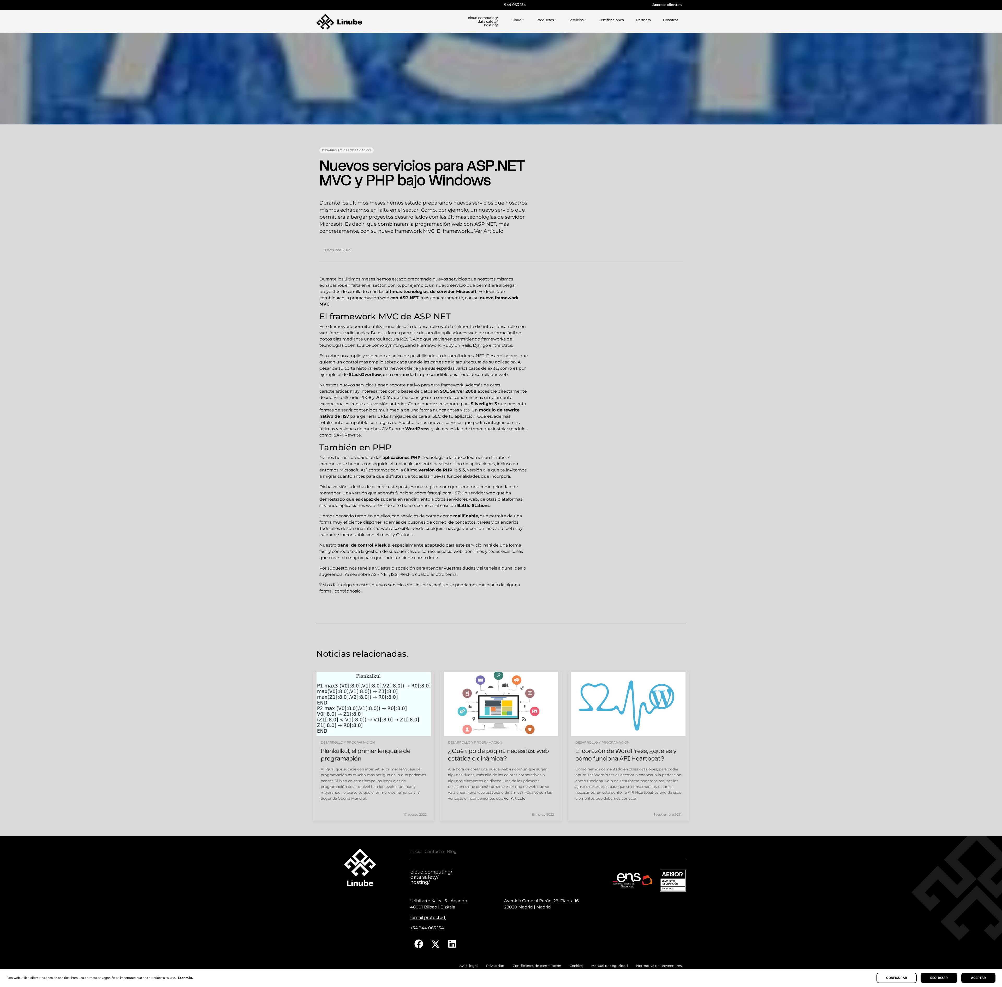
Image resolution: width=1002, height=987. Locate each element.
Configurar (896, 978)
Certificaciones (611, 20)
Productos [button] (545, 20)
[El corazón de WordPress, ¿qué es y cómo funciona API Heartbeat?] (628, 704)
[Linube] (339, 21)
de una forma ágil (497, 332)
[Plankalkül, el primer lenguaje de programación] (374, 704)
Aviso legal (469, 966)
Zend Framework (423, 345)
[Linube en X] (435, 944)
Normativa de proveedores (659, 966)
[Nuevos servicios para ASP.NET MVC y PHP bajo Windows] (501, 78)
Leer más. (185, 978)
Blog (452, 851)
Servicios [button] (576, 20)
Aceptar (978, 978)
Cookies (576, 966)
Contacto (434, 851)
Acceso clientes (667, 5)
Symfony (394, 345)
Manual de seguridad (609, 966)
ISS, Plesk (400, 574)
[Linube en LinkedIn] (452, 944)
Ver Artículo (488, 231)
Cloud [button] (516, 20)
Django (480, 345)
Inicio (415, 851)
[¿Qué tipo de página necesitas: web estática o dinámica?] (501, 704)
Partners (643, 20)
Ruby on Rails (457, 345)
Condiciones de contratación (537, 966)
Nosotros (670, 20)
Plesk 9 (382, 545)
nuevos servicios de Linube (400, 584)
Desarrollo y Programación (346, 150)
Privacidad (495, 966)
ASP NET (409, 297)
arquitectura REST (392, 339)
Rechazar (939, 978)
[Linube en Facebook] (418, 944)
